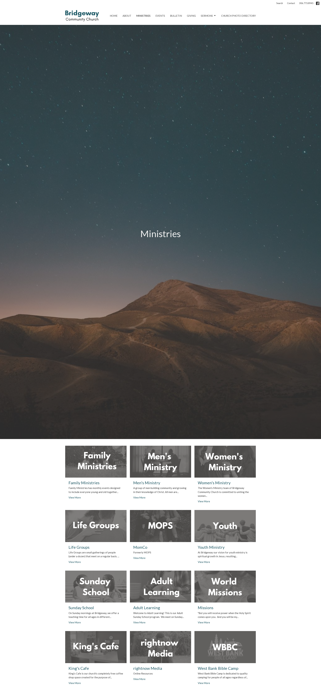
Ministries (143, 15)
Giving (191, 15)
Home (114, 15)
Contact (291, 3)
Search (279, 3)
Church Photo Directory (238, 15)
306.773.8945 (306, 3)
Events (160, 15)
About (127, 15)
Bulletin (176, 15)
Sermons (207, 15)
